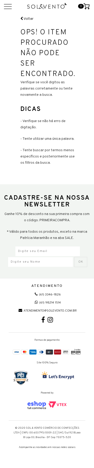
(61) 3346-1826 (50, 295)
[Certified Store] (21, 377)
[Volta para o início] (47, 6)
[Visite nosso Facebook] (43, 321)
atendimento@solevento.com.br (50, 311)
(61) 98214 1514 (50, 303)
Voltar (28, 19)
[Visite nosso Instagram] (50, 321)
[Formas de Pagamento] (47, 351)
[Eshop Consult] (47, 405)
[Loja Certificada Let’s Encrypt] (58, 376)
